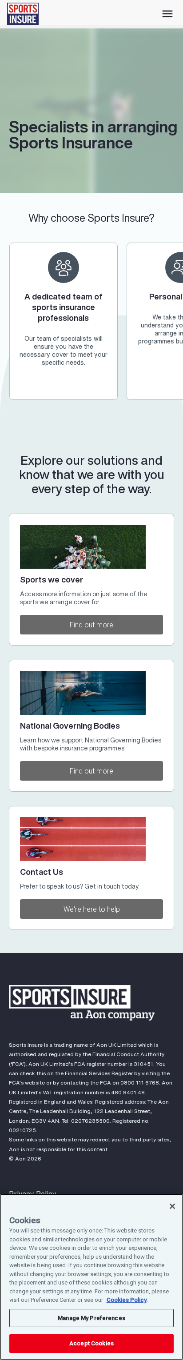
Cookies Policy (127, 1299)
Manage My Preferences (91, 1318)
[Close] (172, 1206)
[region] (91, 1277)
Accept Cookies (91, 1343)
